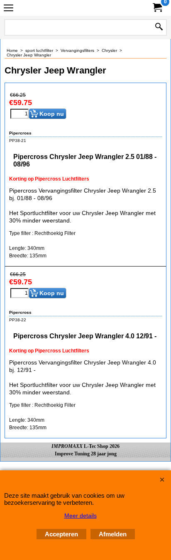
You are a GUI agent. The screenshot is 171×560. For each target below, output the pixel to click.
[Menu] (8, 9)
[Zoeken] (159, 27)
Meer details (80, 515)
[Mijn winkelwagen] (157, 7)
